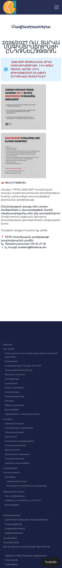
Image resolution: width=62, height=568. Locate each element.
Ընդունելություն (11, 515)
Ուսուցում (7, 419)
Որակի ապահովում (14, 387)
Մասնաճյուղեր (12, 392)
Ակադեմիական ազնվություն (19, 428)
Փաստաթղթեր (12, 409)
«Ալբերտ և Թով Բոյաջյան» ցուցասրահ (26, 555)
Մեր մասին (8, 349)
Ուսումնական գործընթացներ (19, 441)
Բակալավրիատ (13, 524)
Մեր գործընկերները (15, 496)
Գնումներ (9, 401)
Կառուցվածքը (12, 379)
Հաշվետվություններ (14, 396)
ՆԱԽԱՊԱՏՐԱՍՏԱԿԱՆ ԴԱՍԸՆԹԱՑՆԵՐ (27, 519)
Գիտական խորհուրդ (15, 374)
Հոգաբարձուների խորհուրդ (19, 370)
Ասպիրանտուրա (14, 533)
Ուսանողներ (10, 538)
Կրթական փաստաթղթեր (17, 463)
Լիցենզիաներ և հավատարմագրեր (22, 414)
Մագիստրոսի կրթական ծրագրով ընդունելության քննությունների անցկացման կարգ (30, 220)
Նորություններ (10, 468)
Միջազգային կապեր (13, 491)
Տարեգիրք (10, 477)
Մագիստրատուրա (15, 528)
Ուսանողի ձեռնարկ (14, 458)
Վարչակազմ (11, 383)
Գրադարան (11, 560)
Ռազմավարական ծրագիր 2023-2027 (23, 366)
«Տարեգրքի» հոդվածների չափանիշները (26, 486)
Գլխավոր (7, 344)
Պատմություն (11, 361)
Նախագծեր (11, 564)
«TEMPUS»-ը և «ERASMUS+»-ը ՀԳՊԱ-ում (23, 500)
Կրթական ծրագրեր (14, 423)
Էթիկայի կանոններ (14, 405)
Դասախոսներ (11, 542)
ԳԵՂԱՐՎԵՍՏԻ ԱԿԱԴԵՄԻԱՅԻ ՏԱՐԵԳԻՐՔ (26, 547)
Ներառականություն (14, 432)
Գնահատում (11, 437)
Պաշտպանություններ (15, 445)
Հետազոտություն (11, 472)
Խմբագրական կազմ (16, 481)
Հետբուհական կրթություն (17, 454)
